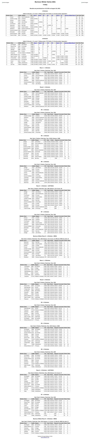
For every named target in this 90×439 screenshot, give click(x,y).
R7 (61, 15)
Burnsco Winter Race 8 (70, 15)
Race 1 (35, 15)
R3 (43, 15)
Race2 (39, 15)
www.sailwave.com (45, 437)
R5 (52, 15)
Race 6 (58, 15)
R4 (47, 15)
